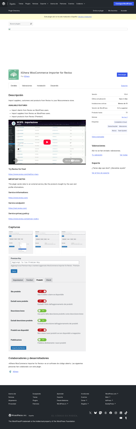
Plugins (35, 400)
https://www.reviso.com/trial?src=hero (23, 174)
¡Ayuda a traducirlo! (85, 17)
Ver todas (124, 155)
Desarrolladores (62, 400)
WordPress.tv (62, 404)
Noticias (11, 397)
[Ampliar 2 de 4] (57, 234)
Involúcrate (85, 394)
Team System (122, 130)
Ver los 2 (125, 117)
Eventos (84, 397)
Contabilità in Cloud (121, 122)
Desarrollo (54, 86)
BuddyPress (110, 404)
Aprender (60, 394)
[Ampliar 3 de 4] (83, 234)
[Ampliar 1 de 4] (30, 234)
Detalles (14, 86)
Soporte (124, 86)
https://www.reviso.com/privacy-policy (23, 219)
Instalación (41, 86)
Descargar (122, 75)
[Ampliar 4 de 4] (83, 259)
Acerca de (12, 394)
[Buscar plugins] (31, 24)
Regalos (85, 404)
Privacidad (12, 404)
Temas (35, 397)
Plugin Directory (14, 11)
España (31, 415)
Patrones (36, 404)
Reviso (114, 130)
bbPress (109, 400)
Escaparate (37, 394)
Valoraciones (27, 86)
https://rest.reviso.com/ (17, 208)
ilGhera (26, 76)
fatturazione (123, 126)
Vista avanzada (98, 137)
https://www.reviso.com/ (18, 198)
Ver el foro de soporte (100, 173)
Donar (84, 400)
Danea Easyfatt (112, 126)
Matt (107, 397)
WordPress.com (111, 394)
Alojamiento (12, 400)
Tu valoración (97, 155)
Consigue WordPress (124, 4)
